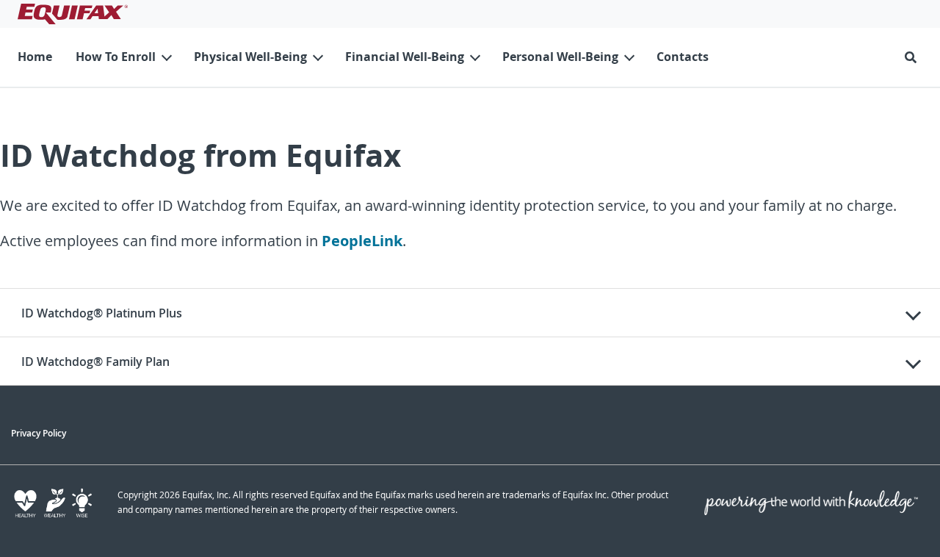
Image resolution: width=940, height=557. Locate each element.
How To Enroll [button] (116, 56)
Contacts (683, 56)
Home (35, 56)
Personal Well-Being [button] (560, 56)
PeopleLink (362, 241)
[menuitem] (35, 57)
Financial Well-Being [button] (404, 56)
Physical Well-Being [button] (250, 56)
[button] (913, 57)
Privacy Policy (38, 433)
